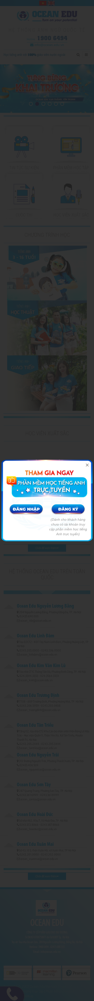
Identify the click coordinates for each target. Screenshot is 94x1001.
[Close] (87, 465)
